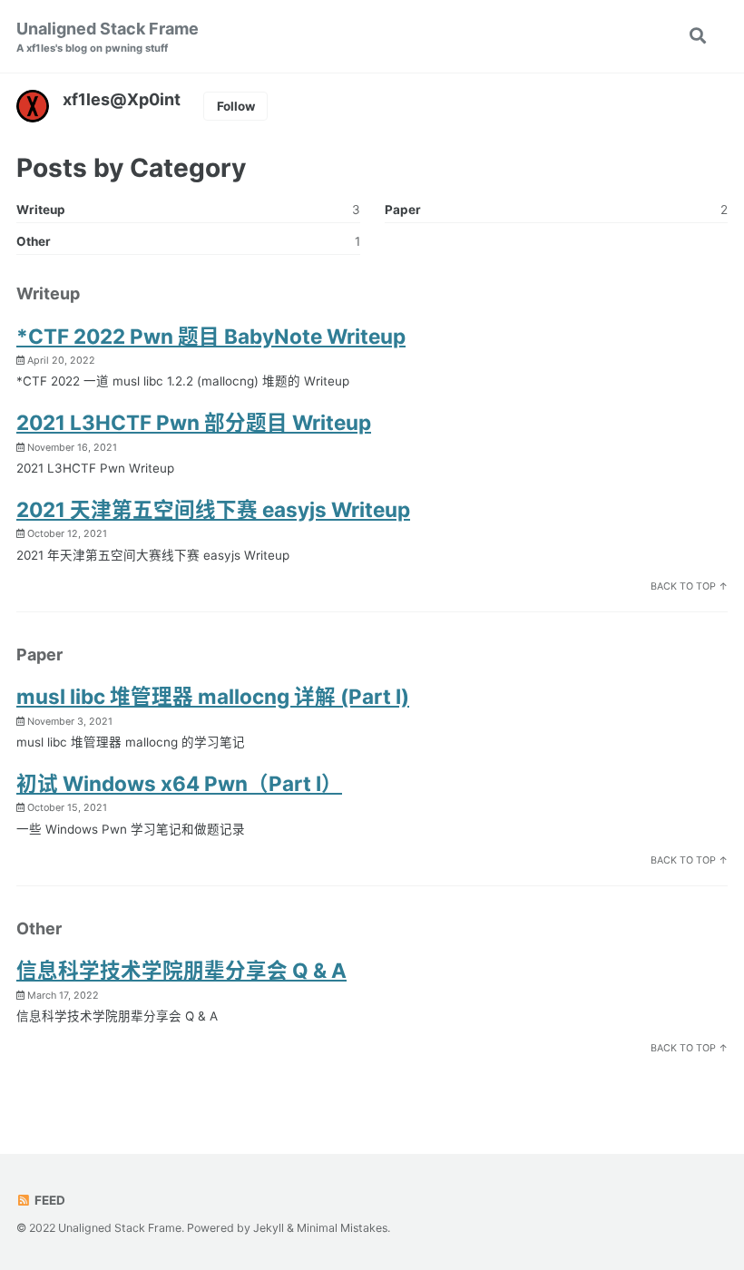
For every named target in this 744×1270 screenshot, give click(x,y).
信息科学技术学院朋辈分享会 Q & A (181, 970)
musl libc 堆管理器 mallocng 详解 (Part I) (212, 696)
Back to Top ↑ (689, 586)
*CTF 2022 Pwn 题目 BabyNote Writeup (211, 336)
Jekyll (268, 1228)
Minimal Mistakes (342, 1228)
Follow (236, 106)
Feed (48, 1200)
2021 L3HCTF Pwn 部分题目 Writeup (193, 422)
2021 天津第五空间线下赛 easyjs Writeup (213, 509)
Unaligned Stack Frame (107, 36)
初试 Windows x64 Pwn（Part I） (179, 783)
